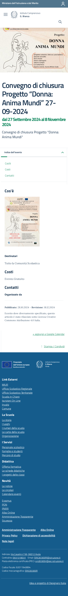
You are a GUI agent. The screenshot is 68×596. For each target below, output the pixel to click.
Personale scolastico (13, 447)
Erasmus (6, 501)
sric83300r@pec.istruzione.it (49, 561)
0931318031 (19, 557)
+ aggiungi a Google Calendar (49, 334)
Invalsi (5, 405)
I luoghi (6, 424)
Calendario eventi (11, 494)
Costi (7, 169)
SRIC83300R (31, 570)
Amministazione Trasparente (17, 517)
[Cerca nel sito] (60, 22)
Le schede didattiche (13, 471)
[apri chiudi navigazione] (6, 15)
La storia (6, 420)
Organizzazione (10, 436)
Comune (6, 409)
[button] (34, 152)
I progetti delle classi (13, 475)
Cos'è (8, 163)
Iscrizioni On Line (11, 401)
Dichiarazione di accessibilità (38, 535)
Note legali (8, 541)
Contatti (9, 175)
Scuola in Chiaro (10, 397)
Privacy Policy (9, 535)
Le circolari (8, 490)
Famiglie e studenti (12, 451)
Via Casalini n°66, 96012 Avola (26, 554)
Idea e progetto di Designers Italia (47, 583)
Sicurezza (7, 521)
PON (4, 505)
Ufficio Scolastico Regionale (17, 389)
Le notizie (7, 486)
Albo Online (8, 513)
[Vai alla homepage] (14, 14)
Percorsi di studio (11, 455)
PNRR (5, 509)
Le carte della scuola (13, 432)
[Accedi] (63, 4)
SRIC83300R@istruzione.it (47, 557)
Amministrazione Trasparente (19, 530)
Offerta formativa (11, 467)
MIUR (5, 385)
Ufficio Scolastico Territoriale (17, 393)
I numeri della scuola (13, 428)
